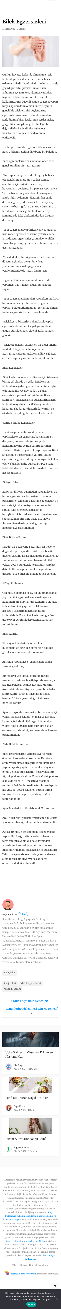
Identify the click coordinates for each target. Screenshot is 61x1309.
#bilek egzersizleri (31, 983)
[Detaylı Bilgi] (25, 882)
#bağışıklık (10, 983)
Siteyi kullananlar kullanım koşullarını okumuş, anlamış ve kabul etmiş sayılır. (29, 1216)
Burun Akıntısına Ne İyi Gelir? (25, 1139)
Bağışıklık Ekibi (21, 1147)
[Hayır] (57, 1299)
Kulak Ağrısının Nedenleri (30, 1001)
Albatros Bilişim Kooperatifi (23, 1273)
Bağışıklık (9, 972)
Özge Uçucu (19, 1106)
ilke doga (18, 1065)
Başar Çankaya (14, 914)
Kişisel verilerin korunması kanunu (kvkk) (25, 1241)
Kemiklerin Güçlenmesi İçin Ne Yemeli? (32, 1008)
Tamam (31, 1304)
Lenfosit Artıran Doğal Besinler (26, 1098)
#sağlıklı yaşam (12, 988)
